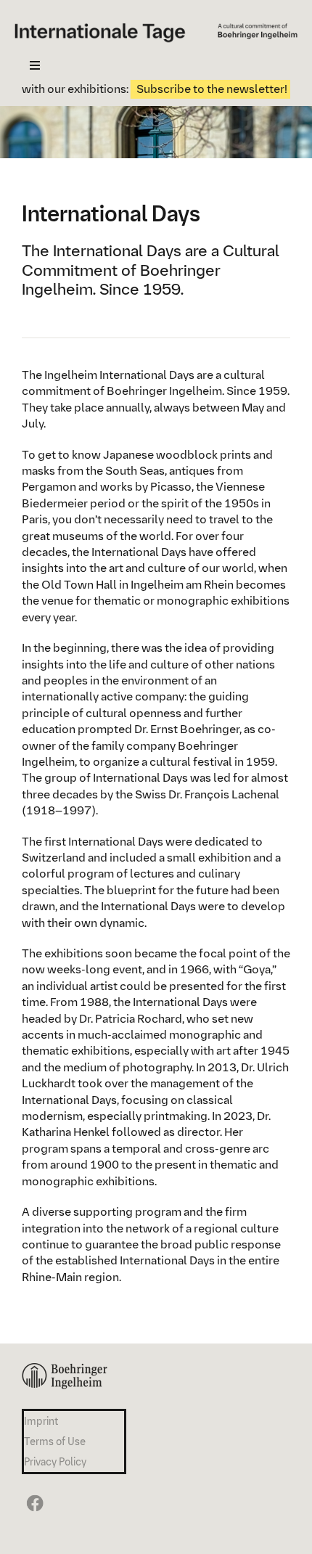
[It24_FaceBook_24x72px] (33, 1494)
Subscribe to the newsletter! (197, 89)
